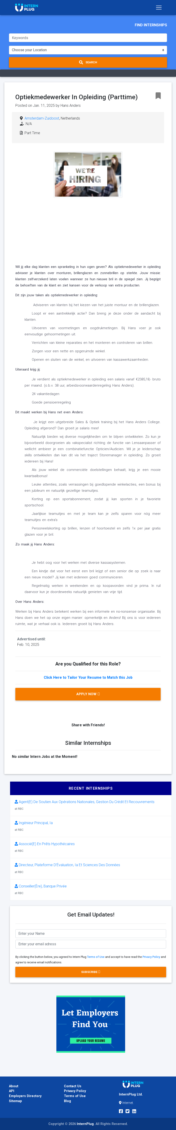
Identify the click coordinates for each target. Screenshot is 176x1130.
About (13, 1086)
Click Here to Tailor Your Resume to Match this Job (88, 677)
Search (91, 62)
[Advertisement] (88, 230)
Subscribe (89, 972)
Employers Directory (25, 1096)
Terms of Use (95, 957)
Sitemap (15, 1101)
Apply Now (86, 694)
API (11, 1091)
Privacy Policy (151, 957)
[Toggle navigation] (159, 7)
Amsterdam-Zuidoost (42, 118)
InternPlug (85, 1124)
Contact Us (72, 1086)
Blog (67, 1101)
